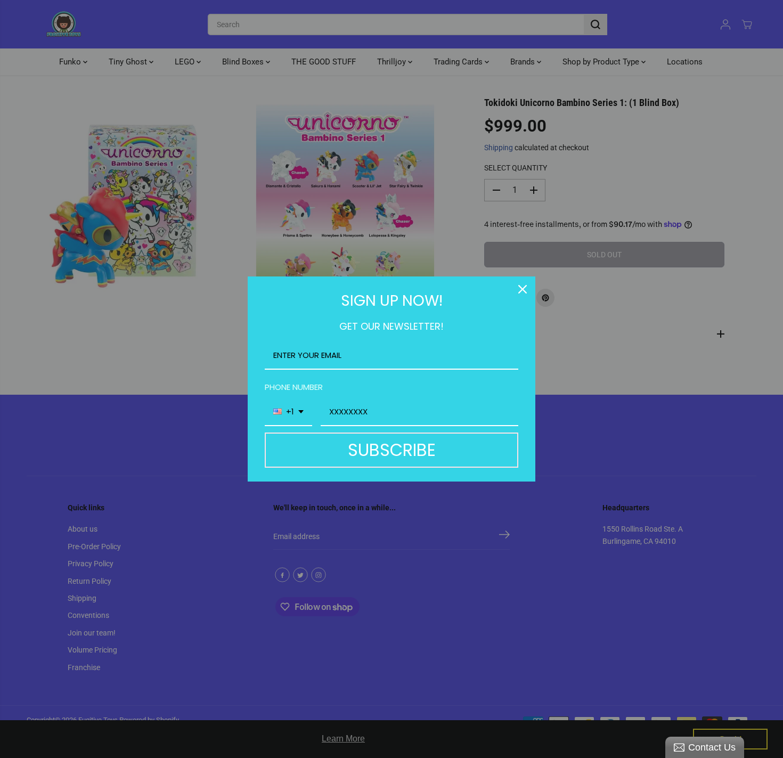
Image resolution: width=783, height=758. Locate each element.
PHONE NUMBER (294, 387)
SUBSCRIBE (392, 450)
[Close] (522, 289)
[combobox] (288, 412)
